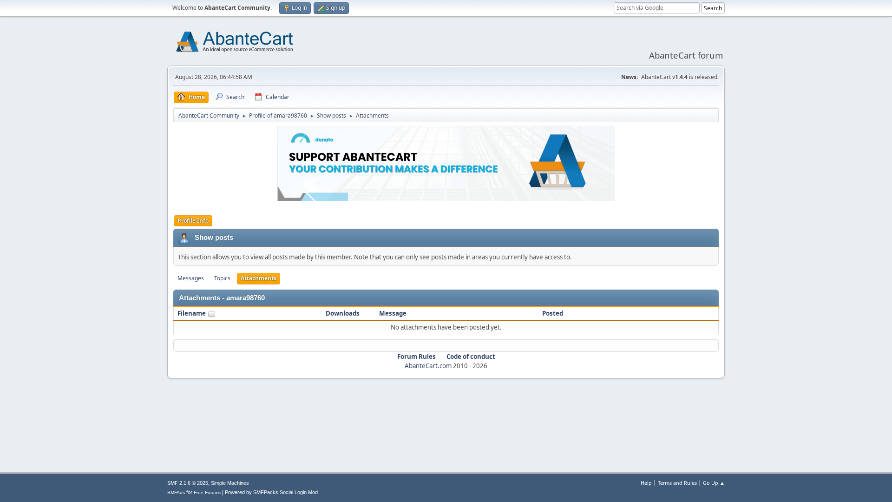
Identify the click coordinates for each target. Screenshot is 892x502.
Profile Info (193, 221)
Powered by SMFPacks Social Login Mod (271, 492)
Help (646, 482)
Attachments (258, 278)
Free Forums (207, 492)
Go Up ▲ (714, 482)
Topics (222, 278)
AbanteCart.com (428, 366)
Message (393, 313)
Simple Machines (230, 483)
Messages (190, 278)
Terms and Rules (677, 482)
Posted (552, 313)
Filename (192, 313)
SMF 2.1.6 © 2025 (187, 483)
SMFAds (176, 492)
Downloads (343, 313)
